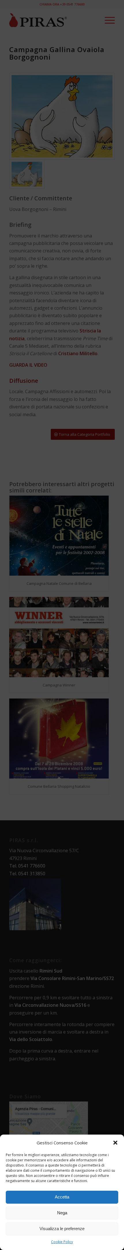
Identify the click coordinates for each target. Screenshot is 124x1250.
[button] (115, 1143)
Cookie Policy (62, 1241)
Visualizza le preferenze (62, 1228)
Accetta (62, 1196)
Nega (62, 1212)
